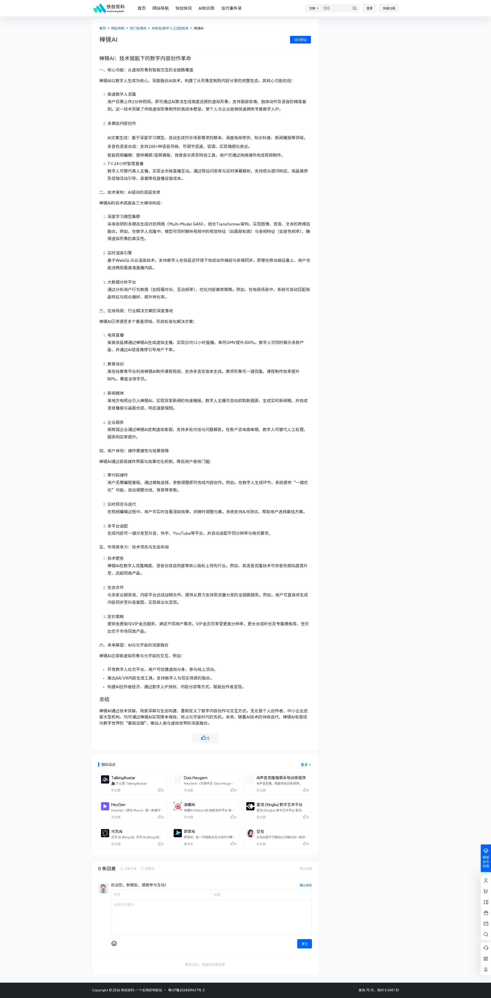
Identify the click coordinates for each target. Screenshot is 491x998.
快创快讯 (183, 8)
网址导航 (118, 28)
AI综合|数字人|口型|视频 (170, 28)
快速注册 (389, 8)
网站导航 (160, 8)
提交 (305, 943)
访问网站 (300, 39)
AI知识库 (206, 8)
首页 (142, 8)
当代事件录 (231, 8)
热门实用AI (138, 28)
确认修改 (306, 885)
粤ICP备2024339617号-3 (186, 990)
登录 (369, 8)
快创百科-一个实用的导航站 (141, 990)
